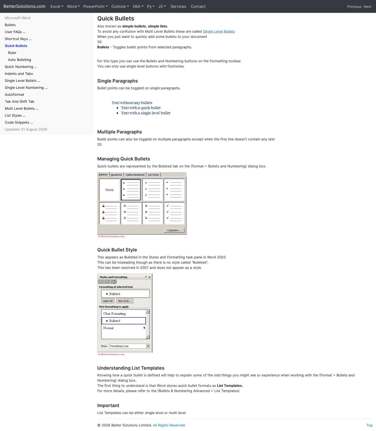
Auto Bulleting (19, 59)
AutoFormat (14, 94)
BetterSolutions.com (24, 6)
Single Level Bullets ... (22, 80)
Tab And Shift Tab (19, 101)
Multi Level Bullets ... (21, 108)
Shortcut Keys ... (18, 39)
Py (149, 6)
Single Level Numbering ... (26, 87)
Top (369, 425)
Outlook (118, 6)
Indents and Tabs (19, 73)
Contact (198, 6)
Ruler (12, 53)
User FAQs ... (15, 32)
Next (367, 6)
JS (160, 6)
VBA (136, 6)
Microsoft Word (17, 18)
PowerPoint (94, 6)
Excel (55, 6)
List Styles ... (15, 115)
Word (72, 6)
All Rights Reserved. (169, 425)
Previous (354, 6)
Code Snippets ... (19, 122)
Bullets (10, 25)
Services (178, 6)
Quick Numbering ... (21, 66)
